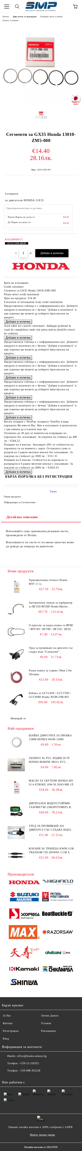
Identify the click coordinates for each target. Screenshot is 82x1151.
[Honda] (24, 882)
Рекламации (48, 1031)
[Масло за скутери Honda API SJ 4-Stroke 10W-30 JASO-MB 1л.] (16, 787)
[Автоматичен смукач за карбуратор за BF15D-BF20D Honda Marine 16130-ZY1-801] (16, 609)
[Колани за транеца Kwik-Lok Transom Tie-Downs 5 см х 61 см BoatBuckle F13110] (16, 855)
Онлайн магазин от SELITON (41, 1147)
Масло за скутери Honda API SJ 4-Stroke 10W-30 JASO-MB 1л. (51, 782)
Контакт (8, 1023)
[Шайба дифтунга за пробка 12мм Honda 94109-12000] (16, 742)
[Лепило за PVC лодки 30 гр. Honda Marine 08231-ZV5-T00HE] (16, 765)
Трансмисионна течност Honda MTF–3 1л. (48, 582)
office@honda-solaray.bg (32, 1056)
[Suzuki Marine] (24, 897)
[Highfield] (57, 882)
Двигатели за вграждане (24, 17)
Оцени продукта (12, 496)
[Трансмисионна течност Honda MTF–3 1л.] (16, 587)
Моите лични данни (42, 1134)
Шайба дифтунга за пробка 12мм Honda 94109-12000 (50, 737)
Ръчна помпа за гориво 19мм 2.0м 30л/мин (50, 672)
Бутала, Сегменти (10, 20)
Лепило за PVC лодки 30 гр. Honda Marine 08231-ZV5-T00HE (49, 760)
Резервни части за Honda (51, 17)
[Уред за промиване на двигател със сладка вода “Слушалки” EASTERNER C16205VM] (16, 832)
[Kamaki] (24, 969)
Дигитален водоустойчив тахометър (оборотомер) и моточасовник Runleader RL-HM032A (50, 805)
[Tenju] (24, 953)
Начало (6, 17)
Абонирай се (18, 718)
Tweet (53, 491)
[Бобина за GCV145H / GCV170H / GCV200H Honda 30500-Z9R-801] (16, 700)
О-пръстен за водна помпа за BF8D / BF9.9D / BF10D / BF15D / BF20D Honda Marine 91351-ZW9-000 (51, 627)
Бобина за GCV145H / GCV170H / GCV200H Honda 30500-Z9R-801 (50, 695)
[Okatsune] (57, 952)
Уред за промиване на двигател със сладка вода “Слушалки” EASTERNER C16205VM (50, 828)
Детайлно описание (22, 517)
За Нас (7, 1015)
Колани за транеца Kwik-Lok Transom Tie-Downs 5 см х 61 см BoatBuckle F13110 (51, 850)
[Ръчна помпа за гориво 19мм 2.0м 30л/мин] (16, 677)
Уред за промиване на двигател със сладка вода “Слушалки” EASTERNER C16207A (51, 650)
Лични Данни (49, 1015)
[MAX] (24, 932)
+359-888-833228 (29, 1070)
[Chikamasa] (57, 969)
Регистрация (10, 1031)
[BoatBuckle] (57, 914)
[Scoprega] (24, 914)
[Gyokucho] (57, 932)
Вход (6, 1038)
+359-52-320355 (29, 1063)
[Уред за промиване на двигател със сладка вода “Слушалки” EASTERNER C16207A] (16, 654)
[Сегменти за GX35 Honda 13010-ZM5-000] (41, 103)
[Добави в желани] (72, 240)
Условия (46, 1023)
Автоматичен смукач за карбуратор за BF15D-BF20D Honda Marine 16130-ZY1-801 (50, 605)
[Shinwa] (24, 983)
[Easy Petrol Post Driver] (57, 897)
